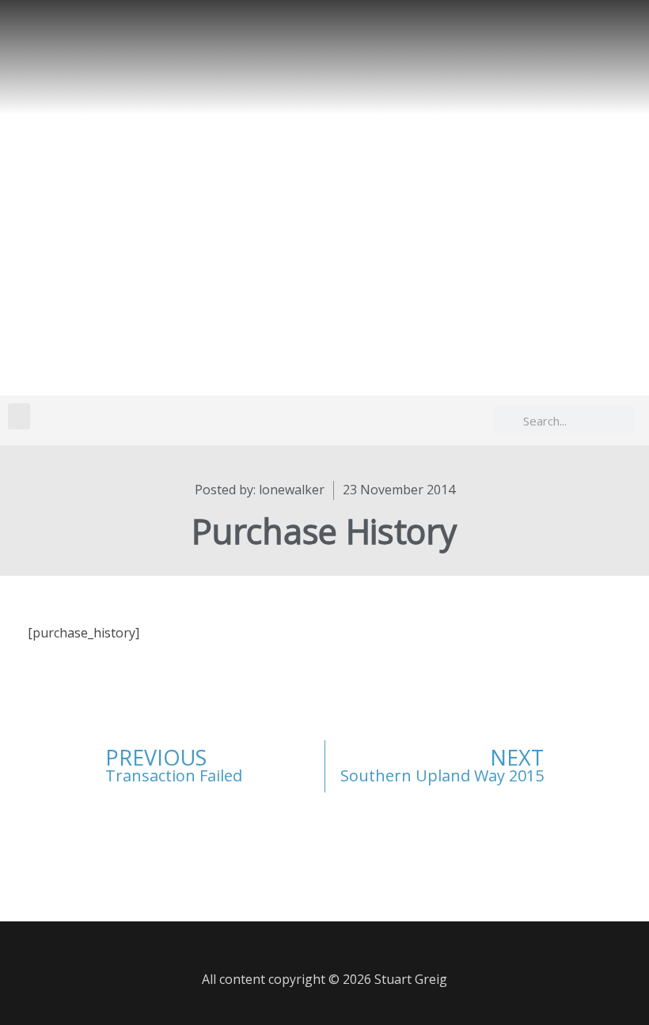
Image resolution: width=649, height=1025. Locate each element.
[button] (19, 416)
